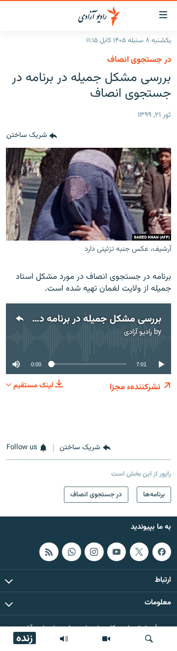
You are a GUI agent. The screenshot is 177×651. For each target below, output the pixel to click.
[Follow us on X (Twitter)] (139, 551)
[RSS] (48, 551)
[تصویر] (106, 638)
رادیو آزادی (138, 332)
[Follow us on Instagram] (94, 551)
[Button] (31, 136)
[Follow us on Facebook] (161, 551)
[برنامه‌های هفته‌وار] (64, 638)
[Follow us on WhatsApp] (71, 551)
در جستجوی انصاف (139, 60)
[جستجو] (149, 638)
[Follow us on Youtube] (116, 551)
